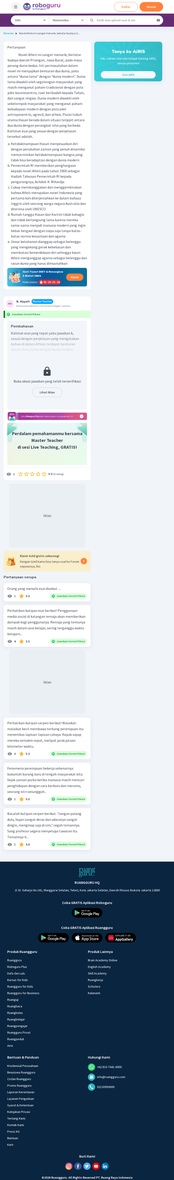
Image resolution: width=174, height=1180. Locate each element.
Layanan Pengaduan (20, 1099)
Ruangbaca (14, 1006)
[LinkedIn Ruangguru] (105, 1166)
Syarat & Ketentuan (20, 1105)
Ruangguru (14, 960)
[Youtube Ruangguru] (96, 1166)
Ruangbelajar (16, 1019)
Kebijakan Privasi (18, 1112)
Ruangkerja (95, 980)
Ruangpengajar (17, 1026)
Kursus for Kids (17, 980)
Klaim (75, 277)
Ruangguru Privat (18, 1032)
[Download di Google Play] (87, 913)
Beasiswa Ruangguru (21, 1072)
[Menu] (15, 7)
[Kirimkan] (92, 20)
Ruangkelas (15, 1013)
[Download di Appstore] (87, 938)
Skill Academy (97, 973)
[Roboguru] (43, 7)
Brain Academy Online (102, 960)
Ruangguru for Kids (20, 986)
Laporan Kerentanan (20, 1092)
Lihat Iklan (47, 392)
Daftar (125, 7)
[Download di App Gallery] (120, 938)
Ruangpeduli (15, 1039)
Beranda (9, 33)
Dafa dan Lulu (16, 973)
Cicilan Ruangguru (19, 1079)
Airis (10, 1046)
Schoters (94, 986)
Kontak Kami (15, 1125)
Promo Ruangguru (19, 1085)
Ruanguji (13, 1000)
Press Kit (13, 1131)
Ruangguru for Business (23, 993)
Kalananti (94, 993)
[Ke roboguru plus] (47, 416)
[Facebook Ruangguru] (78, 1166)
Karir (10, 1145)
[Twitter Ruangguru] (87, 1166)
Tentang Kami (16, 1118)
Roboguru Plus (17, 967)
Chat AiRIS (128, 74)
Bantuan (12, 1138)
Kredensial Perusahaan (22, 1066)
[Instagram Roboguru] (68, 1166)
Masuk (151, 7)
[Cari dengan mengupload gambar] (158, 20)
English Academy (99, 967)
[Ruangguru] (87, 872)
